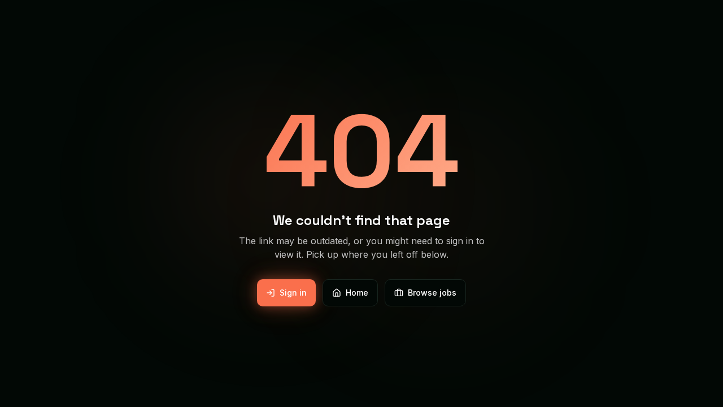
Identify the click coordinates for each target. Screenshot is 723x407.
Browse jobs (432, 292)
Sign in (293, 292)
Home (357, 292)
